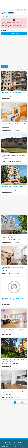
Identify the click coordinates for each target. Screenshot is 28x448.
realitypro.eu (16, 442)
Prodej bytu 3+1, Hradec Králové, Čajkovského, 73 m (12, 236)
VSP (8, 440)
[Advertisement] (14, 4)
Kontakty (19, 440)
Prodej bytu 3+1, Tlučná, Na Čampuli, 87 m (14, 155)
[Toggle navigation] (25, 12)
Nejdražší (19, 66)
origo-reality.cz (18, 444)
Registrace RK (19, 9)
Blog (15, 440)
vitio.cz (21, 442)
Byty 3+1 (11, 16)
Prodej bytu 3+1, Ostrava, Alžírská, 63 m (13, 93)
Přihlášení (25, 9)
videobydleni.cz (8, 442)
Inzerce (11, 440)
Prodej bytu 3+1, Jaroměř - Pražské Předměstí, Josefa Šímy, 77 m (12, 299)
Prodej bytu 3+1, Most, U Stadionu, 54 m (13, 391)
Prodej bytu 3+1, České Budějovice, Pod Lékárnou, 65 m (14, 187)
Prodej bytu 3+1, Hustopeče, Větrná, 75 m (13, 267)
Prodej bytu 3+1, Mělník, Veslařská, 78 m (13, 124)
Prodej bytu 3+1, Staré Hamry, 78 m (13, 330)
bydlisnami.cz (10, 444)
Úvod (2, 16)
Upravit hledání (14, 33)
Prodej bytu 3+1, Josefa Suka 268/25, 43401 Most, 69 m (13, 360)
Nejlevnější (11, 66)
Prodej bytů (6, 16)
